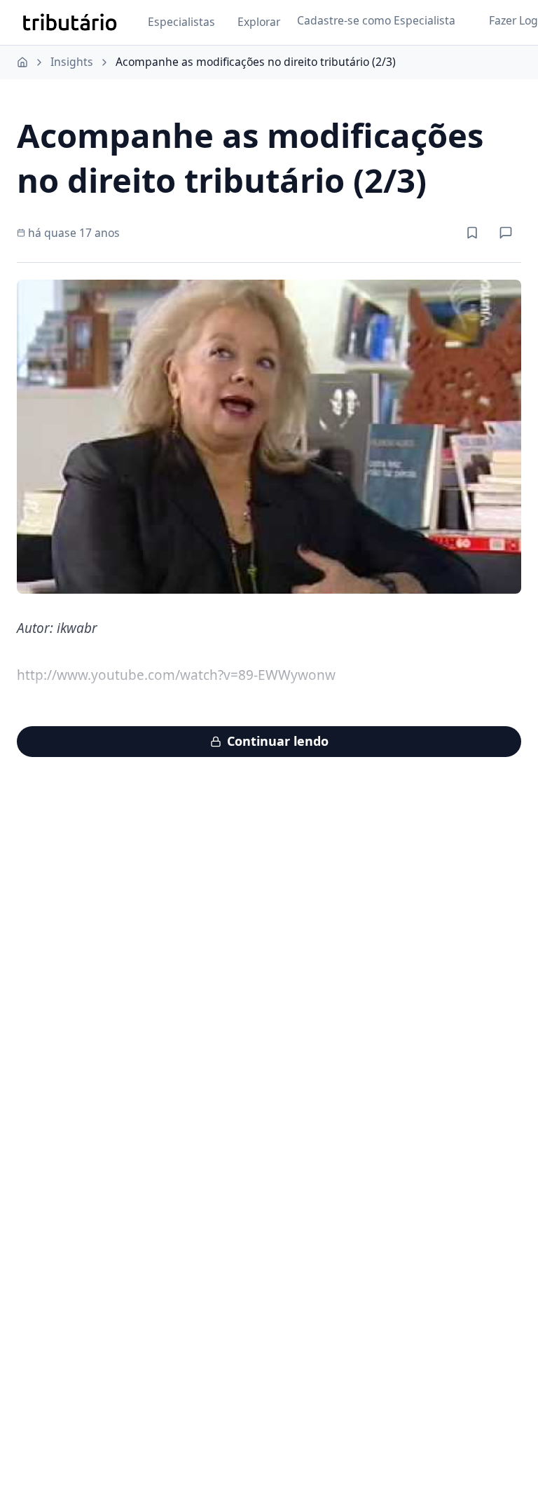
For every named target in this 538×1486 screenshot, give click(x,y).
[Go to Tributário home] (69, 22)
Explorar (258, 21)
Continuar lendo (278, 740)
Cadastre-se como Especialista (376, 20)
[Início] (22, 62)
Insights (71, 61)
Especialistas (181, 21)
